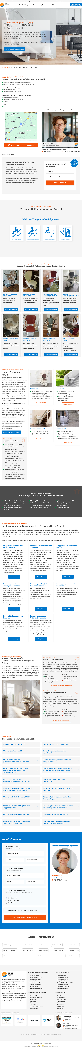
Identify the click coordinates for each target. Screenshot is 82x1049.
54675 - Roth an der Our (9, 950)
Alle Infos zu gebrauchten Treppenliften (61, 685)
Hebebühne (11, 903)
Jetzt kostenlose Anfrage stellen (25, 917)
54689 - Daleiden (58, 950)
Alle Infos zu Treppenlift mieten (61, 720)
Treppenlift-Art (9, 896)
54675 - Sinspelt (74, 945)
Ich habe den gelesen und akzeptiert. (22, 910)
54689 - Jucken (40, 956)
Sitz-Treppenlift (13, 898)
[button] (25, 5)
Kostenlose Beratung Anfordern (11, 432)
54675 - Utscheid (57, 945)
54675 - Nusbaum (28, 950)
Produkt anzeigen (41, 402)
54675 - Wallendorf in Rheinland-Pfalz (33, 945)
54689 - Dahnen (43, 950)
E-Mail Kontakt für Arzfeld (60, 881)
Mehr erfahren (14, 577)
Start (10, 67)
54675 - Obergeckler (8, 945)
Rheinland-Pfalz (27, 67)
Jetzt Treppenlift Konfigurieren (14, 49)
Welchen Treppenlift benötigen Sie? (41, 219)
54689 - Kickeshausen (73, 956)
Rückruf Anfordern (60, 183)
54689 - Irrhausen (8, 956)
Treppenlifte (17, 67)
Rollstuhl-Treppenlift (14, 900)
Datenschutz (19, 910)
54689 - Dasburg (74, 950)
